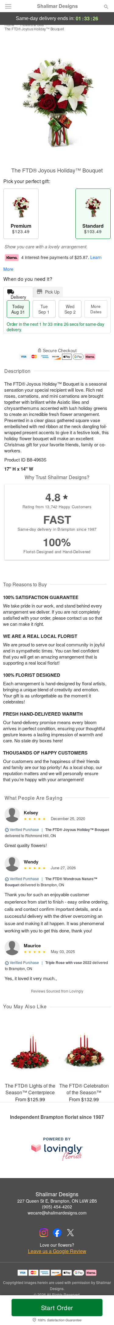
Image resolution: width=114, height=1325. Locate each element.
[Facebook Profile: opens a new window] (57, 1232)
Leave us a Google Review (57, 1251)
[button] (101, 1311)
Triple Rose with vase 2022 (68, 962)
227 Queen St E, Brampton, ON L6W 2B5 (57, 1201)
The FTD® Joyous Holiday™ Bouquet (77, 829)
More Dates (96, 309)
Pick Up (52, 292)
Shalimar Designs (57, 6)
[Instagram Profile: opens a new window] (44, 1232)
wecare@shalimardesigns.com (57, 1213)
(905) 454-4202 (57, 1207)
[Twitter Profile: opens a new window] (70, 1232)
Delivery (18, 295)
